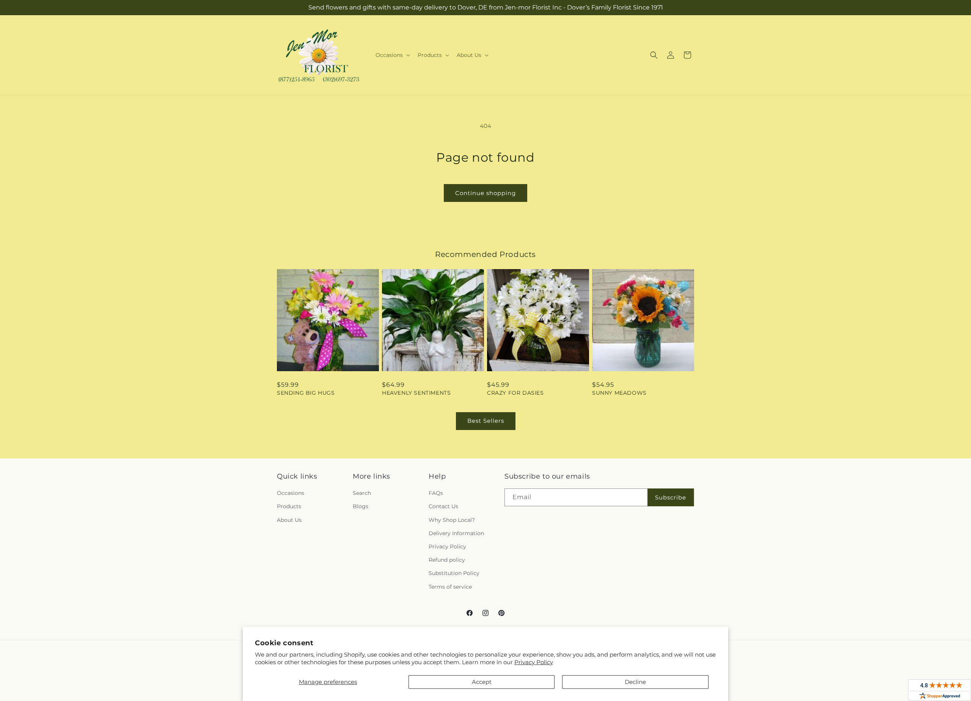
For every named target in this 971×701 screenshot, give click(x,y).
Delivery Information (456, 533)
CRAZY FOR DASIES (515, 392)
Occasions (290, 493)
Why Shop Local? (452, 520)
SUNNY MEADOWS (619, 392)
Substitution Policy (454, 573)
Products (289, 506)
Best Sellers (485, 420)
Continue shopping (485, 193)
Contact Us (443, 506)
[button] (392, 55)
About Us (289, 520)
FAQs (436, 493)
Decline (635, 681)
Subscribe (670, 497)
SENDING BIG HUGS (306, 392)
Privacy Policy (533, 662)
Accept (482, 681)
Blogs (360, 506)
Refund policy (447, 559)
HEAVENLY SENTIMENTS (416, 392)
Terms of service (450, 586)
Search (362, 493)
